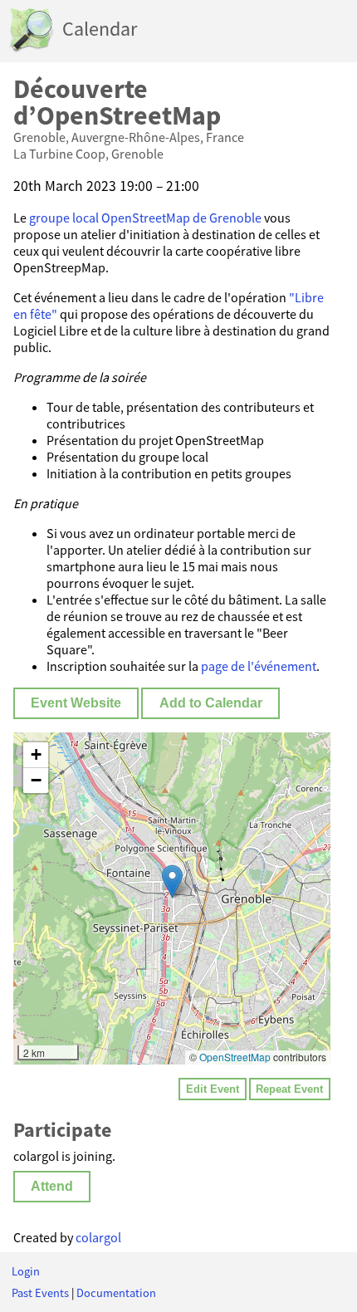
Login (26, 1271)
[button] (172, 881)
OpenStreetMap (235, 1057)
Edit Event (212, 1089)
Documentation (116, 1292)
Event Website (76, 703)
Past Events (40, 1292)
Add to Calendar (210, 703)
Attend (52, 1186)
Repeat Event (289, 1089)
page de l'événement (258, 666)
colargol (98, 1237)
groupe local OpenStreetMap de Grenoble (145, 217)
